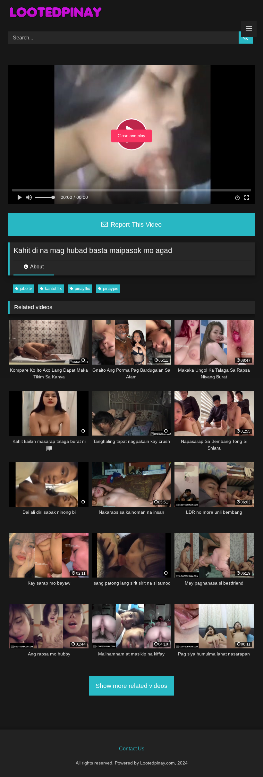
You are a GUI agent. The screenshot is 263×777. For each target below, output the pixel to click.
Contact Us (131, 748)
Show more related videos (131, 685)
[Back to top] (243, 758)
